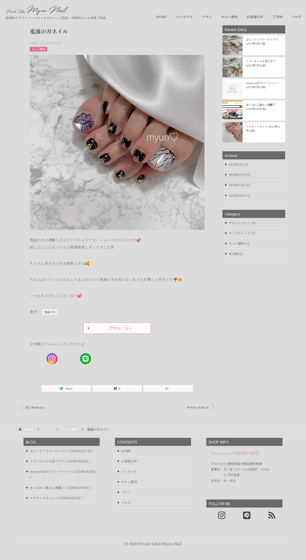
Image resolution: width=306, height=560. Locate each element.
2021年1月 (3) (238, 164)
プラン (207, 16)
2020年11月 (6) (239, 185)
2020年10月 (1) (239, 195)
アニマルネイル (35, 407)
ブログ (296, 16)
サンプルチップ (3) (242, 233)
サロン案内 (229, 16)
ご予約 (277, 16)
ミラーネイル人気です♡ (260, 63)
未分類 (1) (236, 254)
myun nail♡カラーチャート (263, 85)
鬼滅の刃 (50, 312)
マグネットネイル (198, 407)
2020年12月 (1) (239, 174)
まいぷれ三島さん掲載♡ (261, 107)
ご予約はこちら (119, 328)
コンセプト (184, 16)
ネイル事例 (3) (239, 243)
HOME (161, 16)
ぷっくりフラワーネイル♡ (262, 41)
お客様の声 (255, 16)
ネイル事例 (38, 49)
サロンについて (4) (242, 223)
